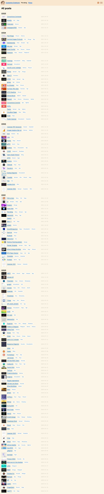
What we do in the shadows (15, 462)
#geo (18, 158)
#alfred (32, 99)
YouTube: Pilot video (13, 89)
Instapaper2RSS (12, 27)
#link (13, 137)
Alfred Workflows (11, 386)
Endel (8, 116)
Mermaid (9, 64)
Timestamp (10, 296)
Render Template (12, 245)
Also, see (9, 46)
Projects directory (12, 373)
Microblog (10, 212)
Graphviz (9, 377)
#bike (13, 273)
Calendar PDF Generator (14, 127)
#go (25, 27)
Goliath (9, 225)
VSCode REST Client (13, 360)
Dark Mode (10, 409)
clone (8, 348)
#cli (14, 20)
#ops (20, 112)
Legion (9, 484)
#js (23, 459)
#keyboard (26, 52)
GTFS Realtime (11, 92)
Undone (9, 161)
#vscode (23, 344)
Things (9, 300)
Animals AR (10, 277)
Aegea (9, 351)
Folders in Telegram (12, 326)
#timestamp (26, 99)
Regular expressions (13, 380)
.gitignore (9, 450)
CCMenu (9, 397)
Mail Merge (10, 36)
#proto (13, 144)
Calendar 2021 (11, 264)
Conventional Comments (14, 16)
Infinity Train (10, 329)
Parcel (9, 425)
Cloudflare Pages (12, 112)
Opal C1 (9, 75)
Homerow (10, 52)
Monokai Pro (10, 473)
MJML (9, 106)
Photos (30, 3)
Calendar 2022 (11, 189)
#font (18, 184)
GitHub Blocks (11, 95)
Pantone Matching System (14, 242)
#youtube (22, 88)
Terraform (10, 168)
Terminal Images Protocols (14, 39)
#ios (21, 177)
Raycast (9, 99)
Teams (9, 109)
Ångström (10, 323)
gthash (9, 393)
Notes (9, 336)
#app (18, 20)
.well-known (10, 358)
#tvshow (15, 161)
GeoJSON (10, 448)
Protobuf (9, 259)
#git (23, 102)
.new (8, 137)
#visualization (17, 60)
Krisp (8, 438)
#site (22, 339)
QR (8, 480)
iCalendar (10, 291)
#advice (23, 36)
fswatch (9, 218)
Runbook (9, 235)
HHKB (9, 151)
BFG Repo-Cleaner (12, 253)
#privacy (25, 130)
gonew (9, 82)
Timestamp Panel (12, 421)
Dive (8, 428)
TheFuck (9, 370)
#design (15, 232)
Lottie (8, 466)
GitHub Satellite (11, 445)
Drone (9, 333)
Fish (8, 181)
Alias (9, 221)
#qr (18, 392)
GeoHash (10, 454)
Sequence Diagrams (13, 344)
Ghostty (9, 20)
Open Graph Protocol (13, 155)
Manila (9, 140)
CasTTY (9, 491)
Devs (8, 389)
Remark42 (10, 215)
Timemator (10, 281)
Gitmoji (9, 402)
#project (20, 27)
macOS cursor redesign (14, 67)
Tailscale (9, 164)
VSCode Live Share (12, 383)
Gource (9, 308)
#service (17, 256)
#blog (23, 60)
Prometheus (10, 355)
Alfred (9, 441)
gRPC (8, 144)
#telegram (22, 326)
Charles (9, 288)
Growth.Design (11, 417)
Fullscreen (10, 24)
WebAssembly (11, 43)
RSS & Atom (10, 198)
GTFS (8, 158)
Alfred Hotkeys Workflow (14, 249)
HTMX (9, 79)
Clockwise (10, 256)
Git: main (9, 315)
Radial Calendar (11, 119)
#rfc (21, 198)
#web (18, 42)
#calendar (29, 60)
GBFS (8, 273)
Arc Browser (10, 85)
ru (101, 2)
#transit (19, 92)
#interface (30, 323)
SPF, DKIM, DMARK (12, 304)
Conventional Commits (13, 102)
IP (7, 201)
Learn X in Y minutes (13, 339)
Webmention (10, 319)
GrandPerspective (12, 229)
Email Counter (11, 49)
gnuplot (9, 284)
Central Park (10, 367)
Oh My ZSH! (10, 406)
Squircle (9, 232)
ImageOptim (10, 487)
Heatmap (9, 60)
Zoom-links (10, 208)
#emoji (28, 326)
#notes (23, 336)
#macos (17, 24)
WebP (8, 470)
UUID (8, 311)
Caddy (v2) (10, 364)
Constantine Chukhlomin (13, 3)
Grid (8, 133)
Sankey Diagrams (12, 173)
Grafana (9, 147)
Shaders (9, 205)
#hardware (15, 75)
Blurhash (9, 477)
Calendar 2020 (11, 433)
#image (29, 39)
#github (19, 95)
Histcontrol (10, 239)
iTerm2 (9, 413)
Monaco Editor (11, 459)
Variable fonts (11, 184)
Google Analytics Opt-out (14, 130)
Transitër (9, 177)
